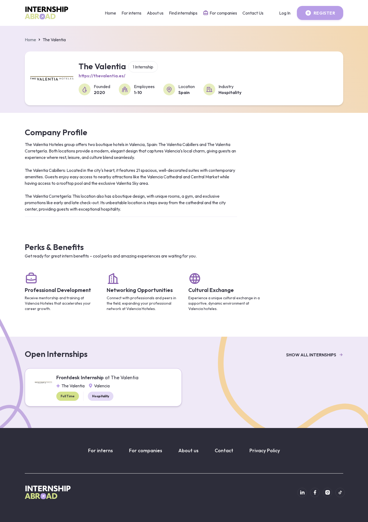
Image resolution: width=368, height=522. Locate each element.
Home (110, 13)
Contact (224, 450)
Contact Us (252, 13)
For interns (131, 13)
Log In (284, 13)
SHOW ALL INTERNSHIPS (311, 354)
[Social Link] (302, 492)
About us (155, 13)
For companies (145, 450)
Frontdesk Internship (97, 377)
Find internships (183, 13)
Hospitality (100, 396)
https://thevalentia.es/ (102, 75)
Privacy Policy (264, 450)
